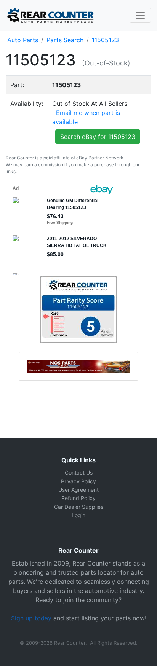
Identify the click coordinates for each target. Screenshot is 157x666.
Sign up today (31, 618)
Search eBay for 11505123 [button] (97, 136)
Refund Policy (78, 498)
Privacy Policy (78, 481)
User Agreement (78, 489)
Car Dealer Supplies (78, 506)
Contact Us (79, 472)
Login (78, 515)
